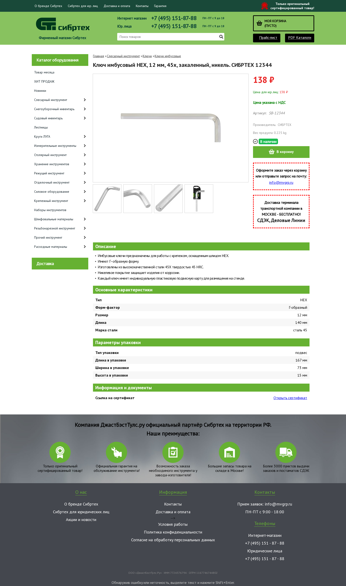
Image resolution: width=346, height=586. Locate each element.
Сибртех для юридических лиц (81, 511)
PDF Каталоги (299, 38)
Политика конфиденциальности (173, 532)
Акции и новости (81, 519)
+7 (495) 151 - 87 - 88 (264, 543)
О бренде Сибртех (48, 6)
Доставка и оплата (117, 6)
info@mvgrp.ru (281, 182)
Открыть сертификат (290, 397)
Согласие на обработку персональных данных (173, 539)
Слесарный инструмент (123, 56)
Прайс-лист (268, 38)
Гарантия (160, 6)
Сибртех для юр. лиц (83, 6)
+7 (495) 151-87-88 (174, 18)
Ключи (147, 56)
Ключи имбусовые (168, 56)
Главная (98, 56)
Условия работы (173, 524)
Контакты (142, 6)
